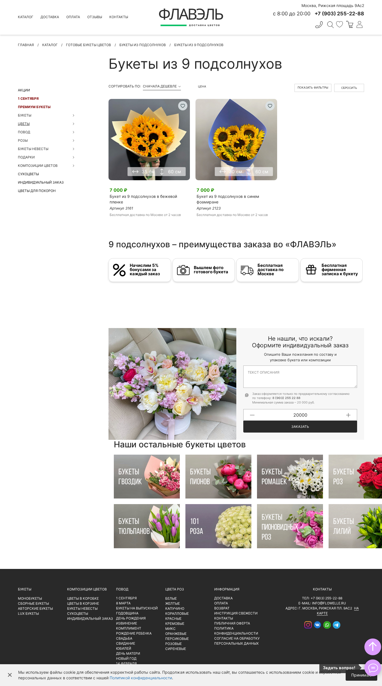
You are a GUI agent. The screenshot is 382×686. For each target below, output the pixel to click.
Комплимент (128, 628)
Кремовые (174, 623)
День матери (128, 653)
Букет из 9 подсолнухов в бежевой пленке (143, 199)
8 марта (123, 603)
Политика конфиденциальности (236, 630)
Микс (170, 628)
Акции (24, 90)
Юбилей (123, 648)
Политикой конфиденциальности (141, 677)
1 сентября (28, 98)
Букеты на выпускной (137, 608)
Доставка (50, 17)
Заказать (300, 426)
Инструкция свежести (236, 613)
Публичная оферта (232, 623)
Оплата (73, 17)
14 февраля (126, 663)
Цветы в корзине (83, 603)
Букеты (24, 589)
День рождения (131, 618)
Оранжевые (176, 634)
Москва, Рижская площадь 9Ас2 (332, 5)
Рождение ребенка (134, 633)
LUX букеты (28, 613)
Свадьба (124, 638)
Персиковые (177, 639)
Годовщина (127, 613)
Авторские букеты (35, 608)
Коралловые (177, 613)
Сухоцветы (28, 174)
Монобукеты (30, 598)
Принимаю (361, 675)
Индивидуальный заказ (41, 182)
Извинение (126, 623)
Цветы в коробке (83, 598)
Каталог (25, 17)
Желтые (172, 603)
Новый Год (126, 658)
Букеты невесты (82, 608)
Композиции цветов (87, 589)
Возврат (222, 608)
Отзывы (94, 17)
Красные (173, 618)
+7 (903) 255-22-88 (326, 598)
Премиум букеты (34, 107)
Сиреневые (175, 649)
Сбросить (349, 87)
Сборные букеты (33, 603)
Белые (171, 598)
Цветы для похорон (37, 191)
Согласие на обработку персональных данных (237, 640)
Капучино (174, 608)
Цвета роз (174, 589)
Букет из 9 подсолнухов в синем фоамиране (228, 199)
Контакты (118, 17)
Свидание (125, 643)
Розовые (173, 644)
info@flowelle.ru (329, 603)
